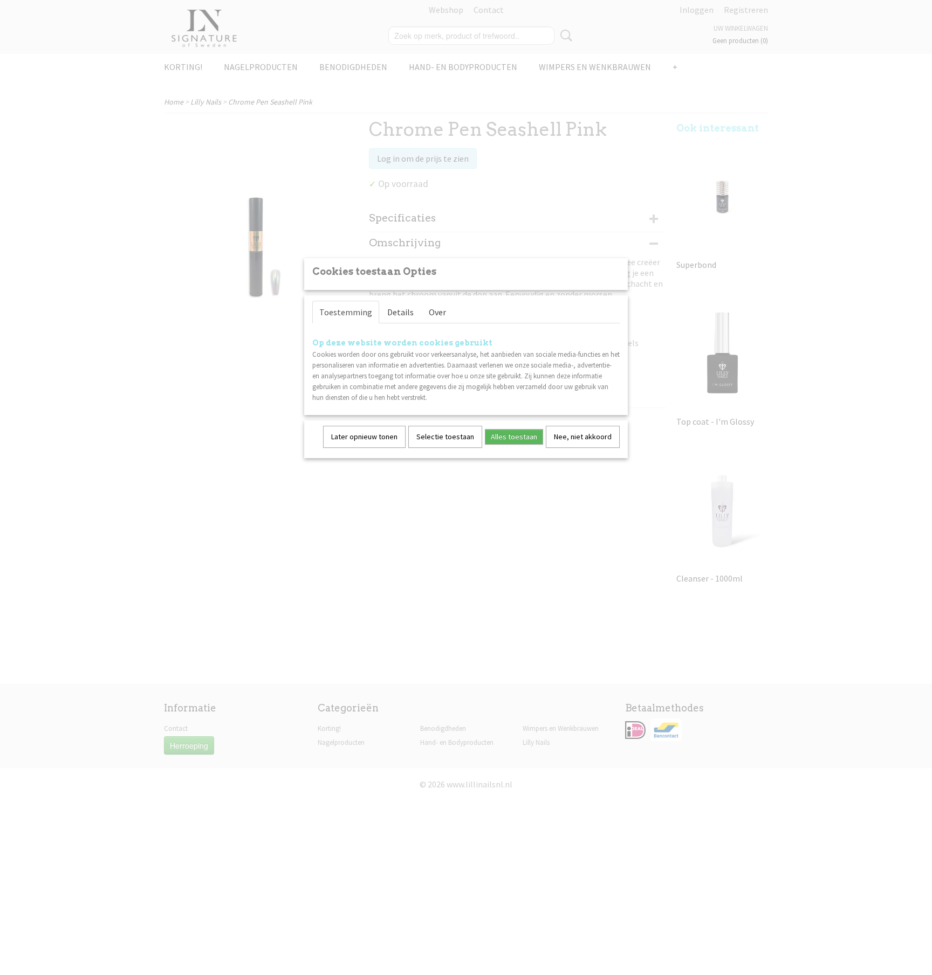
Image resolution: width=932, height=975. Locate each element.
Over (437, 312)
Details (400, 312)
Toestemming (345, 312)
